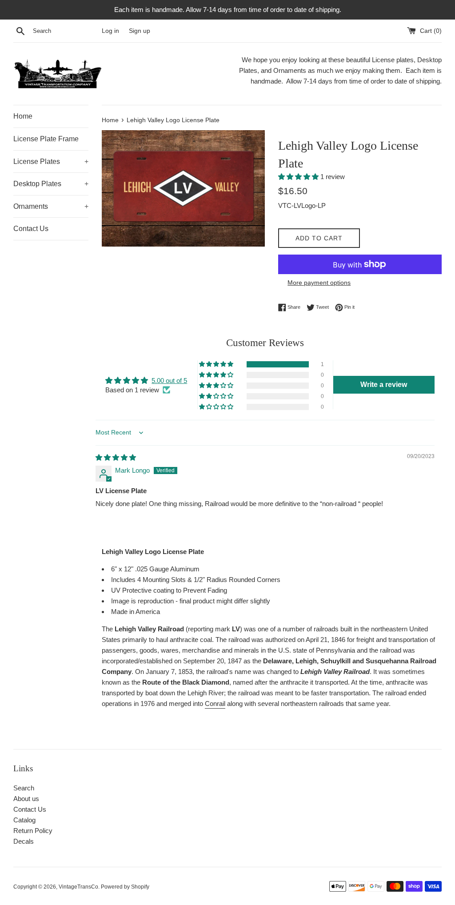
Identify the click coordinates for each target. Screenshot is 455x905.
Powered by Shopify (125, 887)
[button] (299, 176)
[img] (116, 457)
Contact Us (30, 228)
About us (26, 798)
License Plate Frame (46, 139)
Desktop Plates (50, 183)
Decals (23, 841)
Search (23, 788)
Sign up (139, 31)
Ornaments (50, 206)
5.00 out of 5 (169, 380)
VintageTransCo (78, 887)
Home (22, 116)
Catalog (24, 820)
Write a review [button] (383, 384)
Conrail (215, 703)
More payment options (319, 282)
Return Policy (32, 830)
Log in (110, 31)
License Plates (50, 161)
